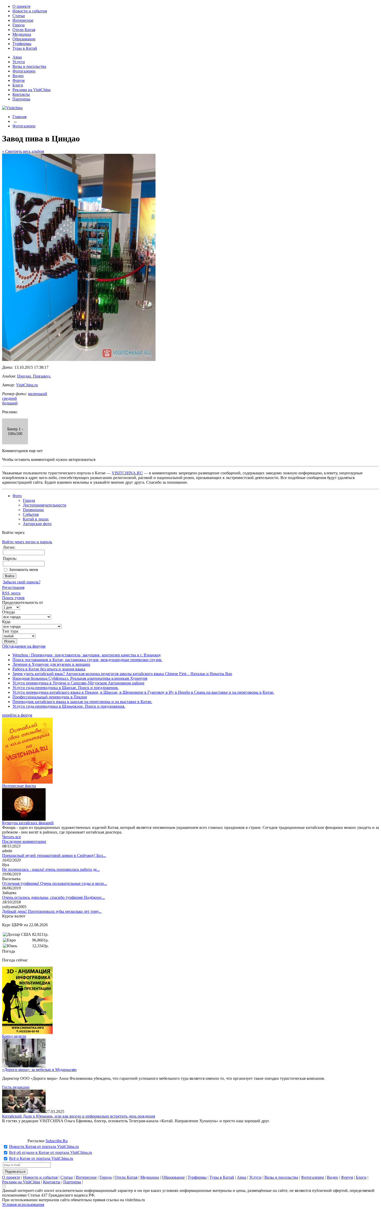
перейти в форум (17, 715)
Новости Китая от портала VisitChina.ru (44, 1146)
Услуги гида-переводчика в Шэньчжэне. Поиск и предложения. (68, 706)
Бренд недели (14, 1036)
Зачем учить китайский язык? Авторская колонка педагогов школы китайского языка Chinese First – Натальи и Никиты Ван (122, 673)
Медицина (21, 34)
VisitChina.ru (27, 385)
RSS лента (11, 593)
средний (9, 398)
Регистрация (13, 587)
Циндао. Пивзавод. (34, 376)
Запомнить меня (23, 569)
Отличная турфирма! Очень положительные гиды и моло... (54, 883)
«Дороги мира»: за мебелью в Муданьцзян (39, 1069)
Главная (19, 116)
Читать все (11, 837)
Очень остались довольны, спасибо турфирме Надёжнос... (53, 897)
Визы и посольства (29, 66)
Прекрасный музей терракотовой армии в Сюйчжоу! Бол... (54, 855)
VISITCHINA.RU (127, 473)
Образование (24, 39)
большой (10, 403)
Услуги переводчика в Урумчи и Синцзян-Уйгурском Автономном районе (78, 683)
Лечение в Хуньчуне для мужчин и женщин (51, 664)
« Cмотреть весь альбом (23, 151)
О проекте (21, 6)
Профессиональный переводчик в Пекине (49, 697)
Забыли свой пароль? (21, 582)
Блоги (17, 85)
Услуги (18, 62)
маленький (37, 394)
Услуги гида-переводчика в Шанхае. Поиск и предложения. (65, 687)
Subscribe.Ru (57, 1141)
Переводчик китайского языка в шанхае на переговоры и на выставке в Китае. (82, 701)
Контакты (21, 94)
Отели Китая (23, 29)
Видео (18, 76)
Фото (17, 496)
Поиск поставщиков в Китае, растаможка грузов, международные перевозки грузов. (87, 659)
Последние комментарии (24, 841)
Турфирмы (21, 43)
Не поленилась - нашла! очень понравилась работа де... (51, 869)
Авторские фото (37, 524)
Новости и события (29, 11)
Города (18, 25)
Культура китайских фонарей (28, 823)
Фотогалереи (24, 71)
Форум (18, 80)
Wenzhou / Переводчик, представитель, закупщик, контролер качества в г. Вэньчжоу (86, 655)
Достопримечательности (44, 505)
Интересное (22, 20)
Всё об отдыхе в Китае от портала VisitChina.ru (50, 1152)
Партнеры (21, 99)
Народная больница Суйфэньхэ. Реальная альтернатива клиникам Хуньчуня (79, 678)
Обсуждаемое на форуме (24, 646)
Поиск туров (13, 598)
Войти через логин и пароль (27, 542)
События (31, 514)
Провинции (33, 510)
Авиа (17, 57)
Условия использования (23, 1204)
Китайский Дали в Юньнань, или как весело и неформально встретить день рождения (78, 1116)
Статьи (18, 15)
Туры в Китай (24, 48)
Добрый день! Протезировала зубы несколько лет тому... (52, 911)
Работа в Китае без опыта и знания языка (48, 669)
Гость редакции (16, 1087)
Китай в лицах (36, 519)
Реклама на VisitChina (31, 90)
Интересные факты (19, 786)
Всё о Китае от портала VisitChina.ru (41, 1158)
